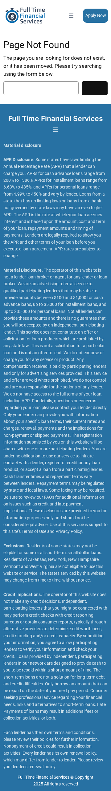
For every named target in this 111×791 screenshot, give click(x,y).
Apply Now (95, 15)
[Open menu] (71, 15)
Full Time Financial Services (55, 118)
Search (95, 88)
